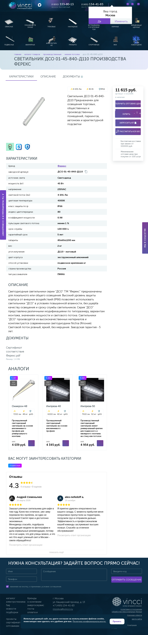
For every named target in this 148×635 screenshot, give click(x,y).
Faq (8, 605)
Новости (11, 608)
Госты (30, 608)
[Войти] (143, 5)
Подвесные (15, 465)
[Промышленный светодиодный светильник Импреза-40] (58, 412)
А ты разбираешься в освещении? (3, 215)
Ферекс (62, 166)
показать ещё (56, 552)
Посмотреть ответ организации (25, 545)
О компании (34, 601)
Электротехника (15, 601)
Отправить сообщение (126, 579)
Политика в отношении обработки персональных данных (127, 610)
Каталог (10, 598)
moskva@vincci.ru (63, 609)
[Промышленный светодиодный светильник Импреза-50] (92, 412)
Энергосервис (35, 605)
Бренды (31, 598)
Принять (117, 621)
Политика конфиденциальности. (89, 621)
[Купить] (31, 443)
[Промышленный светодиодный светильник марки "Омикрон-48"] (23, 412)
